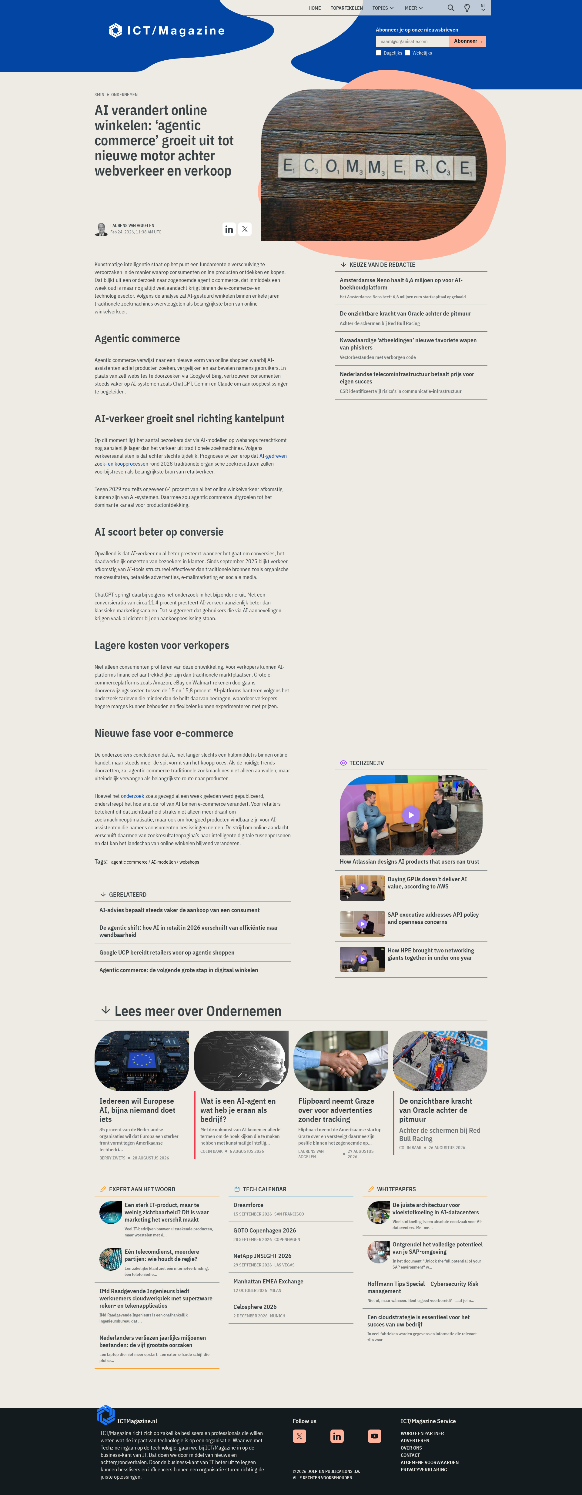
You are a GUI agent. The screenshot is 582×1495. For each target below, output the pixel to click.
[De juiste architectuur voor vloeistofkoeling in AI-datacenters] (378, 1216)
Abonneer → (468, 41)
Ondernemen (124, 94)
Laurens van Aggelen (311, 1154)
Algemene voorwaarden (430, 1462)
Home (315, 8)
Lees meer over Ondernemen (198, 1010)
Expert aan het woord (142, 1189)
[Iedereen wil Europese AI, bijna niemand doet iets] (142, 1061)
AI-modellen (163, 862)
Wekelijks (422, 53)
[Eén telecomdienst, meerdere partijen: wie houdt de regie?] (110, 1262)
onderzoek (132, 795)
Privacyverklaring (424, 1470)
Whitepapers (396, 1189)
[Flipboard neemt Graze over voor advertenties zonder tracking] (340, 1061)
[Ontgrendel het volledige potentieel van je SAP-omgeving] (378, 1255)
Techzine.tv (367, 763)
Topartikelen (347, 8)
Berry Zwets (112, 1158)
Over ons (411, 1448)
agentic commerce (129, 862)
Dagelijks (393, 53)
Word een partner (422, 1433)
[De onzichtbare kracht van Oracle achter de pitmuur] (440, 1061)
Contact (410, 1455)
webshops (189, 862)
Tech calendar (264, 1189)
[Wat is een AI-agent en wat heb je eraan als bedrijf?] (241, 1061)
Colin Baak (211, 1151)
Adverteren (415, 1440)
